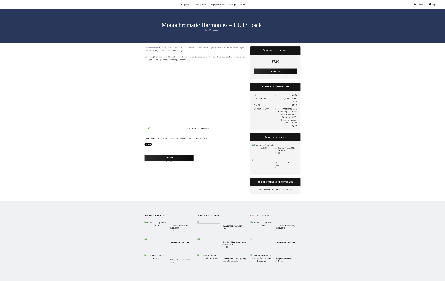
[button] (146, 128)
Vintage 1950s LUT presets (180, 260)
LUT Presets (212, 30)
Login (433, 5)
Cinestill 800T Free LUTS (179, 242)
